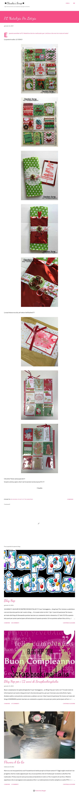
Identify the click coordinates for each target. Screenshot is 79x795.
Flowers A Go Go (14, 762)
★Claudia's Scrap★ (14, 3)
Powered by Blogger (40, 790)
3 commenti (14, 784)
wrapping (30, 499)
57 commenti (15, 703)
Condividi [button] (70, 499)
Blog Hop (9, 601)
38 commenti (15, 622)
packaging (14, 499)
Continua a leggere (69, 622)
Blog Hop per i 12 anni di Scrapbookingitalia (31, 681)
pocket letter (22, 499)
